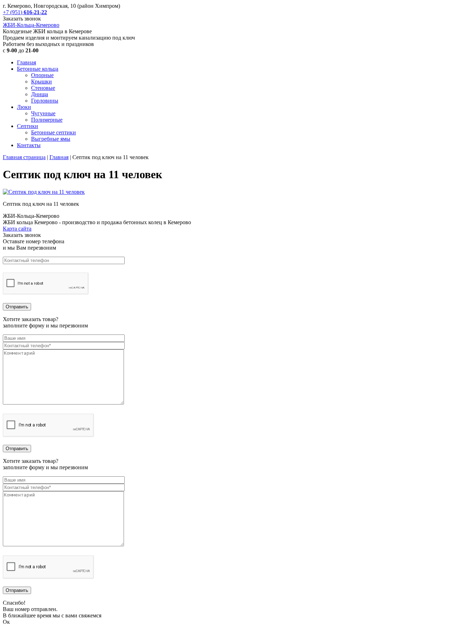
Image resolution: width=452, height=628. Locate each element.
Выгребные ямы (50, 139)
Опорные (42, 75)
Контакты (29, 145)
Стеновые (43, 88)
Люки (24, 107)
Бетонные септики (53, 132)
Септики (27, 126)
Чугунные (43, 113)
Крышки (41, 81)
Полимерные (47, 120)
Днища (39, 94)
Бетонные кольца (37, 69)
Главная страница (24, 157)
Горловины (44, 101)
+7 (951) (25, 12)
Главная (26, 62)
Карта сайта (17, 229)
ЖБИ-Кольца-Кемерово (31, 25)
